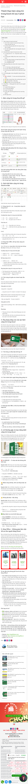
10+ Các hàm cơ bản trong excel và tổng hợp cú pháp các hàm (16, 693)
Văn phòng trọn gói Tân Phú (6, 774)
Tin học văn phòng (9, 5)
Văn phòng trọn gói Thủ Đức (6, 776)
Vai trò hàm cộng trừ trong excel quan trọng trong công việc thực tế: (14, 43)
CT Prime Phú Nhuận (9, 88)
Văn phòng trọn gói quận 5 (6, 756)
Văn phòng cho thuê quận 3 (20, 753)
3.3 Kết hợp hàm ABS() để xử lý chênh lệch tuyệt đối (15, 71)
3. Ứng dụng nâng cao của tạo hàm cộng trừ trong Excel (13, 64)
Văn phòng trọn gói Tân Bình (6, 773)
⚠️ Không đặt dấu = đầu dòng (11, 80)
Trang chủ (3, 5)
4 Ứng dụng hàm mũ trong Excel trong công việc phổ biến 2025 (16, 663)
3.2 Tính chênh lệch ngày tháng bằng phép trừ (14, 68)
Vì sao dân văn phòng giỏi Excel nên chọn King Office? (14, 92)
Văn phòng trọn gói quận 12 (6, 767)
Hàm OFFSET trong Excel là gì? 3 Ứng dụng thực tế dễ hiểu (16, 681)
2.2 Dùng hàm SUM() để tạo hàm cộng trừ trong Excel (15, 57)
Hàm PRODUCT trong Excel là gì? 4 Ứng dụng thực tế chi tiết (16, 675)
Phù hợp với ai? (8, 94)
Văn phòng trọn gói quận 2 (6, 751)
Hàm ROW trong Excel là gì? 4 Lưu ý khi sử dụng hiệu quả (17, 669)
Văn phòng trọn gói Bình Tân (6, 777)
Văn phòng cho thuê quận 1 (20, 750)
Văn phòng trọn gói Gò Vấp (6, 770)
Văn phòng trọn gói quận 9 (6, 762)
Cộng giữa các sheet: (11, 61)
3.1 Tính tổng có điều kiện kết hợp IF (12, 67)
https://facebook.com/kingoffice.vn (16, 636)
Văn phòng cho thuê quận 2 (20, 751)
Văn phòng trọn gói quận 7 (6, 759)
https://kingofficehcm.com (13, 634)
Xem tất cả (4, 698)
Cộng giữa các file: (10, 62)
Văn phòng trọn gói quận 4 (6, 754)
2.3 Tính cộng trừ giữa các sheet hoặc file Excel (15, 59)
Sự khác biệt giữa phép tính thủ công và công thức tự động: (14, 46)
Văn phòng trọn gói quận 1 (6, 750)
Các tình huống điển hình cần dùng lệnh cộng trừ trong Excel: (15, 49)
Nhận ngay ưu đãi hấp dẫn (13, 715)
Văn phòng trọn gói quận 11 (6, 765)
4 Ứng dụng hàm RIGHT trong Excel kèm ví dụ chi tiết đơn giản (16, 687)
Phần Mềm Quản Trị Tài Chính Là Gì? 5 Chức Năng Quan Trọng (16, 657)
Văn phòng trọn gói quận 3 (6, 753)
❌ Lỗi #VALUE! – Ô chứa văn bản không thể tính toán (15, 77)
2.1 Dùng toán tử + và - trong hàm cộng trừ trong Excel (15, 54)
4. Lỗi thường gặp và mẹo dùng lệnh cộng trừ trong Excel (13, 74)
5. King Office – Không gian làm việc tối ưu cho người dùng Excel (14, 84)
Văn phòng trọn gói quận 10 (6, 763)
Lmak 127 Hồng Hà (9, 90)
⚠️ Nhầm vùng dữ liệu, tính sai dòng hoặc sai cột (15, 79)
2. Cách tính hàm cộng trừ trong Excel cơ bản (12, 52)
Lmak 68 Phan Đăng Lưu (10, 87)
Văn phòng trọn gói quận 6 (6, 757)
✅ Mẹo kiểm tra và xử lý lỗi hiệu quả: (13, 82)
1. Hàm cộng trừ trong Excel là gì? (10, 41)
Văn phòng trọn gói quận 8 (6, 760)
